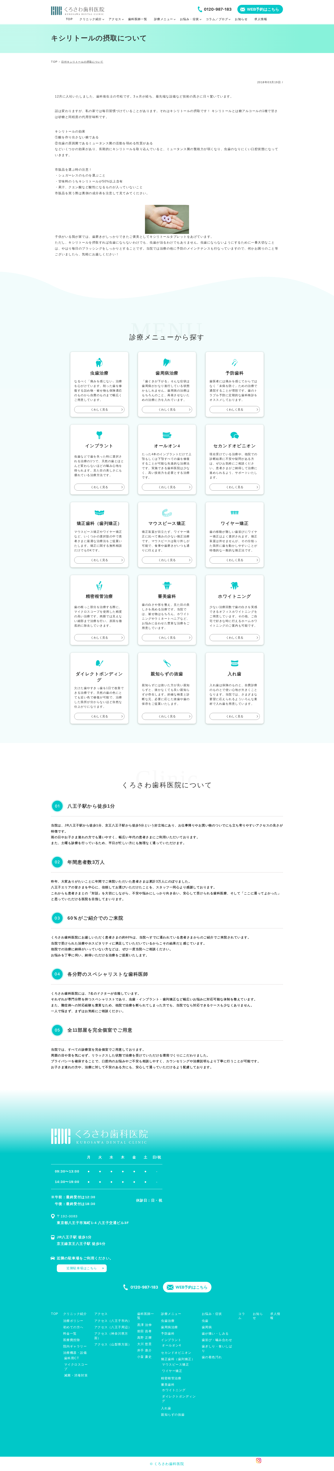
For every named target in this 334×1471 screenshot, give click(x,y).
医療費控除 (71, 1340)
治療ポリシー (73, 1320)
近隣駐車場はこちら (81, 1268)
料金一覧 (70, 1333)
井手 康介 (144, 1350)
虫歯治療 (168, 1320)
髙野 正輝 (144, 1337)
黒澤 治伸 (144, 1324)
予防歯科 (168, 1333)
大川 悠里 (144, 1344)
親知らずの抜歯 (173, 1414)
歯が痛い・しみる (215, 1333)
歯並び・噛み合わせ (217, 1340)
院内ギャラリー (75, 1346)
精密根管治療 (171, 1378)
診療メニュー (171, 1313)
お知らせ (258, 1316)
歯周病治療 (169, 1327)
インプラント (171, 1340)
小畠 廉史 (144, 1356)
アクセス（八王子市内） (113, 1320)
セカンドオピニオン (176, 1352)
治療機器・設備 (75, 1352)
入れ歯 (166, 1408)
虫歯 (205, 1320)
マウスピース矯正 (175, 1364)
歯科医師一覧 (145, 1316)
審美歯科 (168, 1384)
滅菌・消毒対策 (76, 1375)
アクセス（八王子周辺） (113, 1327)
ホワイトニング (174, 1390)
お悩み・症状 (212, 1313)
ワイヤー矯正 (172, 1371)
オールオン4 (171, 1345)
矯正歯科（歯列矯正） (178, 1359)
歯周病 (207, 1327)
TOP (54, 1313)
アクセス (101, 1313)
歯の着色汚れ (212, 1357)
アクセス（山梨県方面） (113, 1344)
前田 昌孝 (144, 1331)
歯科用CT (71, 1358)
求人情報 (275, 1316)
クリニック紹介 (75, 1313)
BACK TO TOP (278, 1466)
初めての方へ (73, 1327)
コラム (241, 1316)
